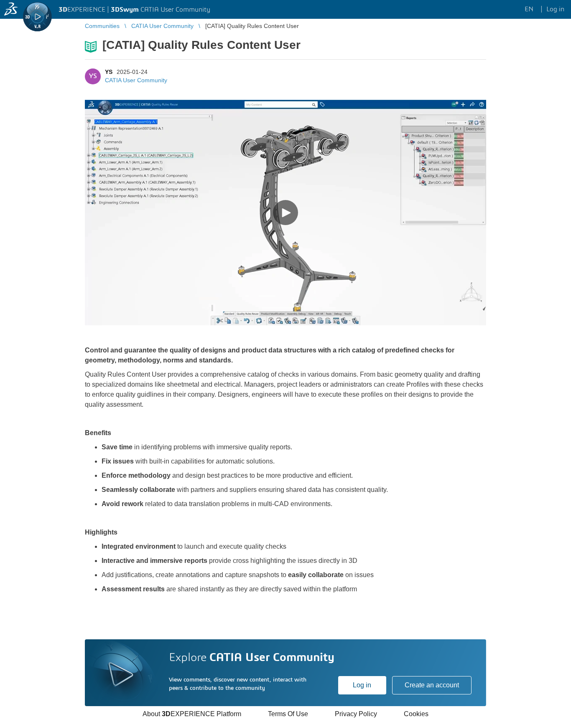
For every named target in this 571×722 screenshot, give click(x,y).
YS (108, 71)
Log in (362, 685)
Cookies (416, 713)
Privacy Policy (356, 713)
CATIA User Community (136, 80)
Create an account (432, 685)
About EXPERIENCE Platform (192, 713)
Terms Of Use (288, 713)
